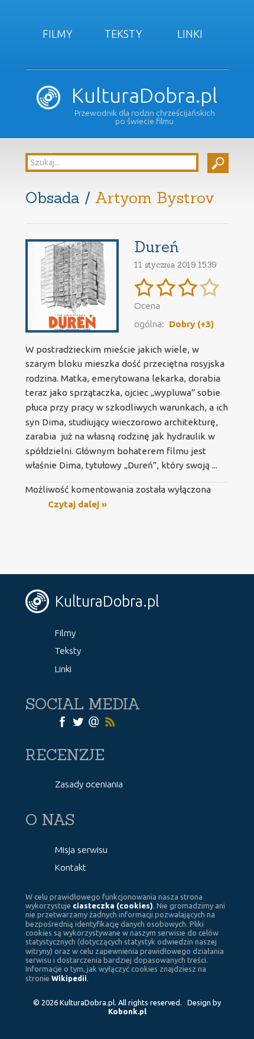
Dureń (156, 246)
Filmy (58, 34)
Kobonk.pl (127, 1011)
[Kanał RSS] (110, 721)
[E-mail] (94, 721)
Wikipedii (69, 978)
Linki (190, 34)
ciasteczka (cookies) (113, 905)
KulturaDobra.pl (142, 95)
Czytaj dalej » (77, 504)
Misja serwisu (81, 850)
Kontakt (70, 867)
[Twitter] (78, 721)
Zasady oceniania (89, 784)
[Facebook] (62, 721)
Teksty (123, 34)
